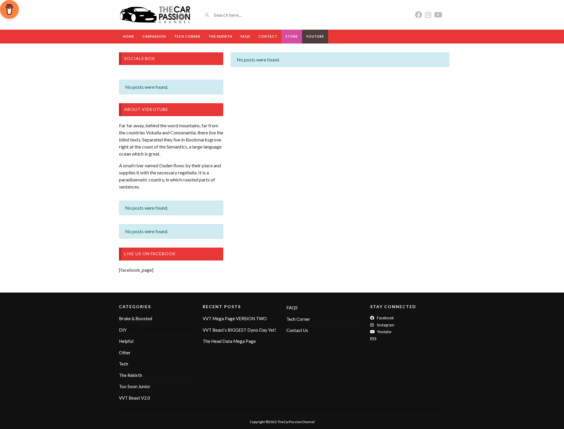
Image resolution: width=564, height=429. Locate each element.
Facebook (385, 318)
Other (125, 352)
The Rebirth (220, 36)
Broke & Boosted (135, 318)
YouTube (315, 36)
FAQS (245, 36)
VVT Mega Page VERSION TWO (235, 318)
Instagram (385, 325)
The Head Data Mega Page (229, 341)
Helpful (126, 341)
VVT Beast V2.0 (134, 397)
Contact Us (297, 330)
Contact (267, 36)
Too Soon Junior (134, 386)
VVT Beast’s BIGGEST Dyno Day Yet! (239, 330)
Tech (123, 363)
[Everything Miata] (156, 14)
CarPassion (154, 36)
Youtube (383, 331)
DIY (123, 330)
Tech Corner (187, 36)
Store (292, 36)
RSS (373, 338)
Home (128, 36)
